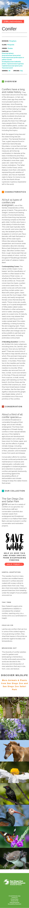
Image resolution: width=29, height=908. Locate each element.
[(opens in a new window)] (14, 548)
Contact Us (15, 897)
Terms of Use (14, 900)
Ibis (14, 815)
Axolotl (14, 858)
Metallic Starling (14, 794)
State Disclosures (14, 902)
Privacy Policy (14, 899)
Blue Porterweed (14, 837)
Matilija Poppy (14, 772)
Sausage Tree (14, 707)
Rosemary (14, 729)
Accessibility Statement (14, 904)
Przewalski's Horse (14, 751)
